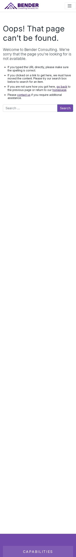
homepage (59, 90)
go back (62, 86)
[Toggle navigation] (70, 6)
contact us (23, 94)
